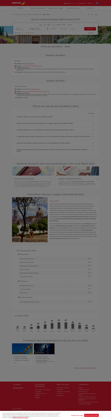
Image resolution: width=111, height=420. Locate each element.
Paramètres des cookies (77, 415)
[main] (55, 415)
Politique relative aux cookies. (20, 417)
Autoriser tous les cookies (91, 415)
